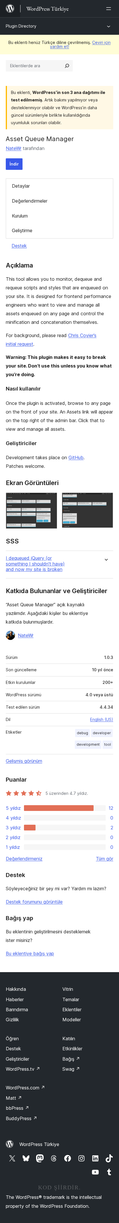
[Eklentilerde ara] (67, 66)
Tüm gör (104, 859)
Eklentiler (71, 1009)
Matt (14, 1098)
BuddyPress (21, 1118)
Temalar (70, 999)
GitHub (75, 457)
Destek (19, 246)
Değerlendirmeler (29, 201)
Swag (71, 1069)
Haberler (15, 999)
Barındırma (17, 1009)
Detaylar (21, 186)
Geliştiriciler (17, 1059)
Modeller (71, 1019)
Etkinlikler (72, 1048)
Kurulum (20, 216)
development (88, 744)
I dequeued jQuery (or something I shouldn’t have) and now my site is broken (35, 563)
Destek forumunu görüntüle (34, 902)
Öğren (12, 1038)
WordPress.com (25, 1088)
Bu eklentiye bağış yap (30, 953)
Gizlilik (12, 1019)
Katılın (68, 1038)
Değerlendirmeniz (24, 859)
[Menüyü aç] (110, 8)
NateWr (13, 148)
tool (107, 744)
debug (82, 733)
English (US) (101, 719)
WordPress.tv (23, 1069)
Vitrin (67, 989)
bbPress (17, 1108)
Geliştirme (22, 230)
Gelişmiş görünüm (24, 761)
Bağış (71, 1059)
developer (102, 733)
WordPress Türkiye (39, 1144)
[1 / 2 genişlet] (49, 500)
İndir (14, 163)
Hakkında (16, 989)
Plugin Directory (21, 26)
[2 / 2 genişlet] (105, 500)
